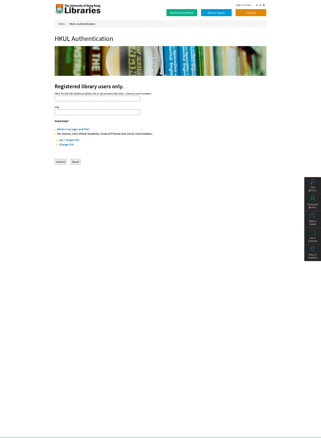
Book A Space (216, 12)
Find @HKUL (313, 189)
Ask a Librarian (312, 239)
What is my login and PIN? (73, 129)
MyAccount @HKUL (182, 12)
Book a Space (312, 222)
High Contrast (243, 5)
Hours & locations (312, 256)
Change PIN (66, 144)
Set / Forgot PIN (69, 140)
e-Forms (251, 12)
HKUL (61, 24)
